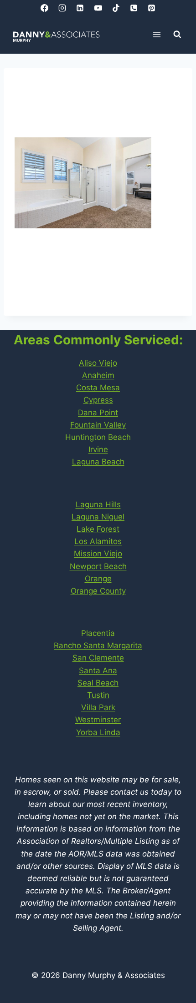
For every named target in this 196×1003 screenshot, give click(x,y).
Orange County (98, 590)
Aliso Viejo (98, 363)
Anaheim (98, 375)
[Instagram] (62, 7)
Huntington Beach (98, 437)
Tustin (98, 695)
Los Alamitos (98, 541)
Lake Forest (98, 529)
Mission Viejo (98, 553)
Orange (98, 578)
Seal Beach (98, 682)
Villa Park (98, 707)
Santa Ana (98, 670)
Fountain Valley (98, 424)
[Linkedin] (80, 7)
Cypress (98, 399)
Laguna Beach (98, 461)
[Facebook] (44, 7)
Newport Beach (98, 566)
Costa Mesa (98, 387)
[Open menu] (157, 34)
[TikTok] (116, 7)
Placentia (98, 633)
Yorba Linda (98, 732)
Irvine (98, 449)
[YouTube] (98, 7)
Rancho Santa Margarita (98, 645)
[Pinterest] (151, 7)
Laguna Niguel (98, 516)
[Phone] (133, 7)
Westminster (98, 719)
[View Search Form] (177, 34)
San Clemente (98, 657)
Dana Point (98, 412)
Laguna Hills (98, 504)
